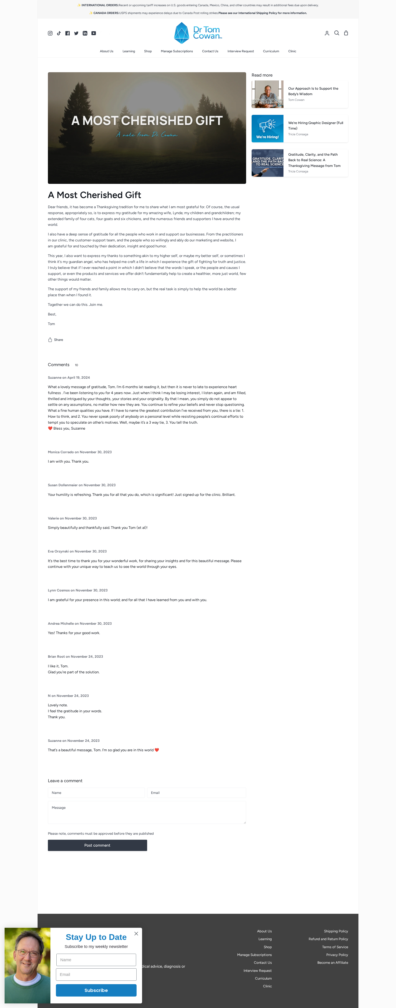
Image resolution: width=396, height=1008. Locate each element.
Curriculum (263, 978)
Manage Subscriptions (254, 955)
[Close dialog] (136, 934)
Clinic (267, 986)
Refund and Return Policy (328, 939)
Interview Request (258, 971)
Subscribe (96, 990)
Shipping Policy (336, 931)
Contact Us (263, 963)
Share (58, 340)
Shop (268, 947)
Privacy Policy (337, 955)
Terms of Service (335, 947)
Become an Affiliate (332, 963)
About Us (264, 931)
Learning (265, 939)
